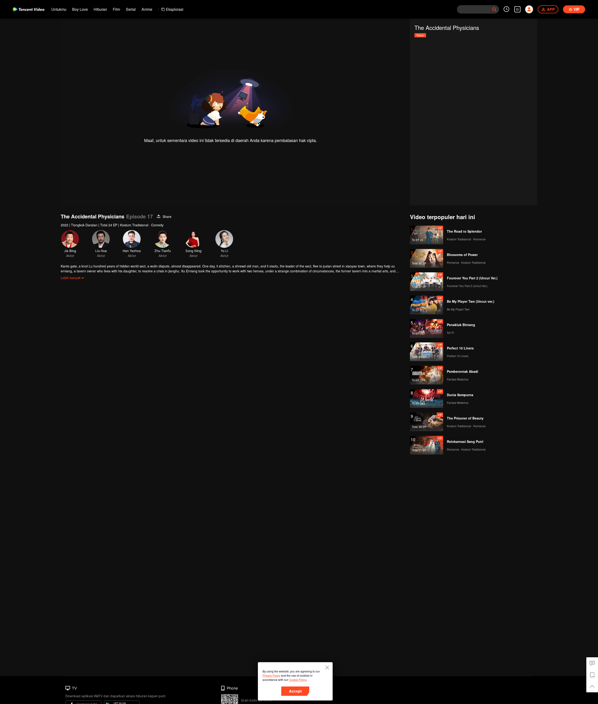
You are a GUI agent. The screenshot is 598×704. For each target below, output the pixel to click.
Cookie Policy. (298, 680)
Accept (295, 691)
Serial (131, 9)
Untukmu (58, 9)
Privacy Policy (271, 675)
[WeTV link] (28, 9)
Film (116, 9)
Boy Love (80, 9)
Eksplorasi (174, 9)
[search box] (494, 9)
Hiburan (100, 9)
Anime (147, 9)
